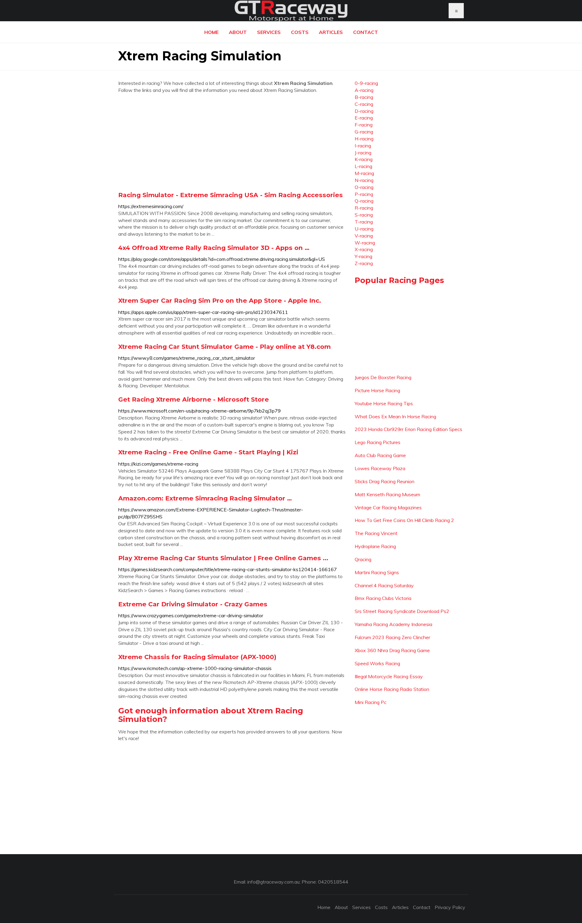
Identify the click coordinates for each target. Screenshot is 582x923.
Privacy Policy (450, 907)
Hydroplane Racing (375, 546)
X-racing (364, 249)
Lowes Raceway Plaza (380, 468)
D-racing (364, 111)
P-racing (364, 194)
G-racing (364, 132)
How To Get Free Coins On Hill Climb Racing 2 (404, 520)
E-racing (364, 118)
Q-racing (364, 201)
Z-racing (364, 263)
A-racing (364, 90)
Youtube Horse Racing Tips (384, 403)
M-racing (364, 173)
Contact (365, 32)
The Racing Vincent (376, 533)
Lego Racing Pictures (377, 442)
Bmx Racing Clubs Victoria (383, 598)
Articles (331, 32)
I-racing (363, 146)
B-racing (364, 97)
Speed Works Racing (377, 663)
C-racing (364, 104)
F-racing (364, 125)
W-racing (365, 243)
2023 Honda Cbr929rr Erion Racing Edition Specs (408, 429)
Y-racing (363, 256)
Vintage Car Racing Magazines (388, 507)
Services (269, 32)
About (238, 32)
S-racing (364, 215)
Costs (300, 32)
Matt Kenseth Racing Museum (387, 494)
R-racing (364, 208)
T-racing (364, 222)
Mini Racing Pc (370, 702)
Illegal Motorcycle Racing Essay (389, 676)
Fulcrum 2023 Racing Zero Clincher (392, 637)
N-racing (364, 180)
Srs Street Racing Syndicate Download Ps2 (402, 611)
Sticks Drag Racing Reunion (384, 481)
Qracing (363, 559)
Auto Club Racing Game (380, 455)
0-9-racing (366, 83)
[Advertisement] (232, 142)
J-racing (363, 153)
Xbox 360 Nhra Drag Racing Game (392, 650)
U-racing (364, 229)
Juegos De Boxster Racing (383, 377)
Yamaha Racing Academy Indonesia (393, 624)
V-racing (364, 236)
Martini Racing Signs (377, 572)
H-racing (364, 139)
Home (211, 32)
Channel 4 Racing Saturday (384, 585)
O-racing (364, 187)
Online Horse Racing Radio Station (392, 689)
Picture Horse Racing (377, 390)
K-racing (364, 159)
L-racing (363, 166)
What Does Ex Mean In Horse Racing (395, 416)
